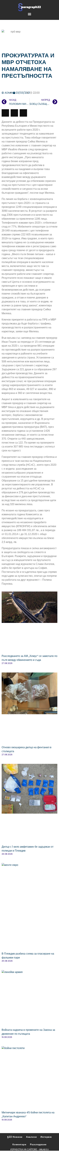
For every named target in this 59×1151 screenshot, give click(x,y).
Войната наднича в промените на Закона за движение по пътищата (28, 1032)
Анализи (31, 1137)
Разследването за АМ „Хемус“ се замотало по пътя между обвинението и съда (29, 658)
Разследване (38, 1144)
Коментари (19, 1144)
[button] (29, 14)
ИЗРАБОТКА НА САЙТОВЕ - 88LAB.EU (29, 1149)
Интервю (46, 1137)
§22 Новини (14, 1137)
